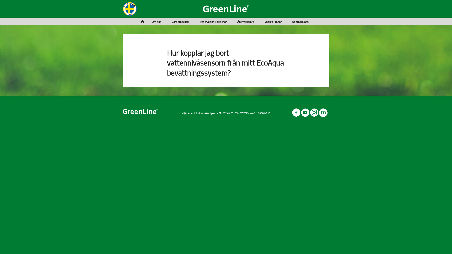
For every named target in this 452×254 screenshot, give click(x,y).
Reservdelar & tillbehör (213, 22)
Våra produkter (180, 22)
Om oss (156, 22)
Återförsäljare (245, 22)
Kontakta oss (300, 22)
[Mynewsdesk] (323, 113)
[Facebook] (296, 113)
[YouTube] (305, 113)
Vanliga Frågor (273, 22)
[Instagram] (314, 113)
